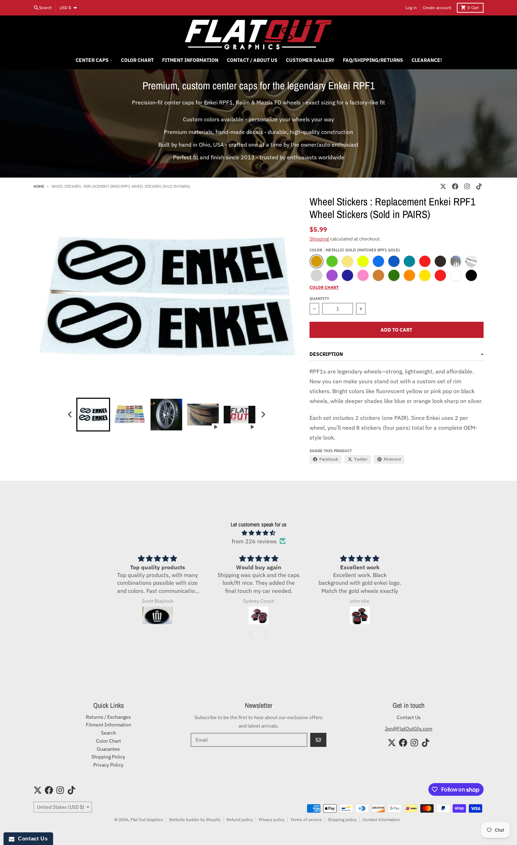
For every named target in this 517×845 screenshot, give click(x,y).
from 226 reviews (254, 541)
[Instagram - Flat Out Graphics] (467, 186)
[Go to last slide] (70, 415)
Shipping (319, 239)
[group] (93, 414)
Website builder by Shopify (195, 819)
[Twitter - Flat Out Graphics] (443, 186)
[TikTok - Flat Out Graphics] (479, 186)
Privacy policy (272, 819)
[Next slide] (263, 415)
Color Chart (324, 287)
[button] (253, 634)
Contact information (381, 819)
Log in (411, 7)
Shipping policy (342, 819)
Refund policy (239, 819)
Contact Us (409, 717)
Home (38, 186)
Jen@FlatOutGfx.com (408, 728)
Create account (437, 7)
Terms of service (306, 819)
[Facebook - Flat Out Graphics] (455, 186)
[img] (258, 533)
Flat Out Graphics (146, 819)
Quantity (319, 298)
